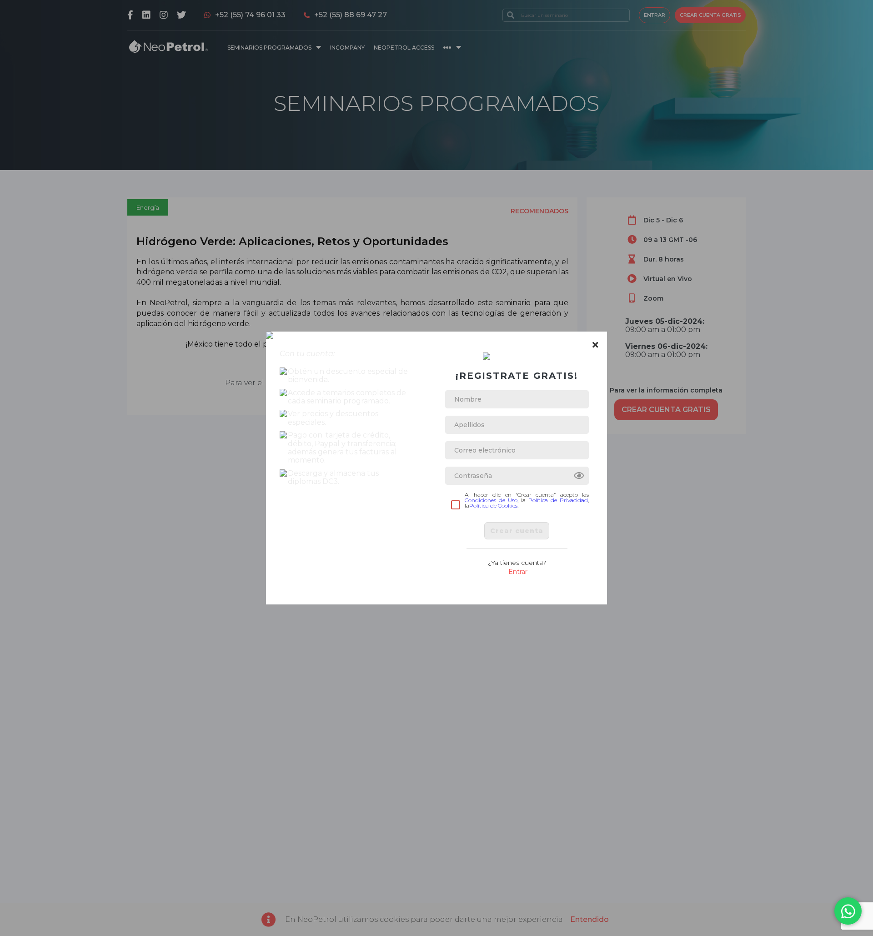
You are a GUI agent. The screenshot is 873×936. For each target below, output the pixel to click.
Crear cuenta (516, 531)
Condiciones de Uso (491, 500)
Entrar (517, 572)
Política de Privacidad (558, 500)
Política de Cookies (493, 505)
